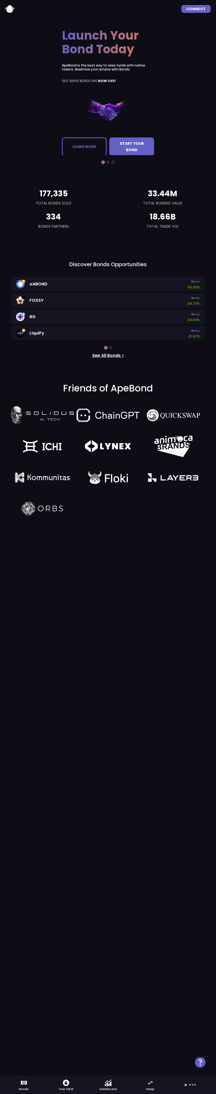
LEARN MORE (83, 143)
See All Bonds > (108, 355)
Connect (196, 9)
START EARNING (130, 143)
